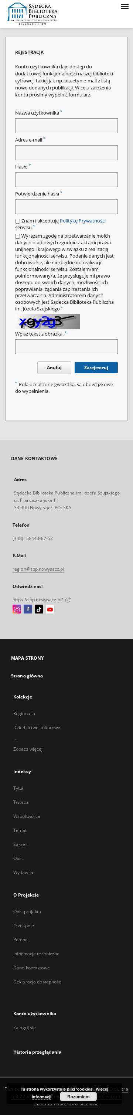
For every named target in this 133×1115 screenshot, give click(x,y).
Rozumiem (78, 1096)
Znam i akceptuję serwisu (60, 224)
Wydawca (23, 872)
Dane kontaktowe (31, 968)
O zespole (23, 925)
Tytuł (18, 788)
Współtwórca (26, 816)
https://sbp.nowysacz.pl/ (38, 599)
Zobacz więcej (28, 749)
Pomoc (20, 939)
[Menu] (124, 6)
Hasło (23, 167)
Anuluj (54, 367)
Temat (20, 830)
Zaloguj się (24, 1027)
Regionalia (24, 713)
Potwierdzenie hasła (38, 194)
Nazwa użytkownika (38, 113)
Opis (18, 858)
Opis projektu (27, 911)
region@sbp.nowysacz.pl (38, 569)
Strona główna (27, 676)
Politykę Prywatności (83, 221)
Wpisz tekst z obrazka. (40, 334)
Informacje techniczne (36, 954)
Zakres (20, 844)
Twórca (21, 802)
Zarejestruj (96, 367)
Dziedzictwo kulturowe (37, 727)
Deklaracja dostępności (37, 982)
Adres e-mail (30, 140)
